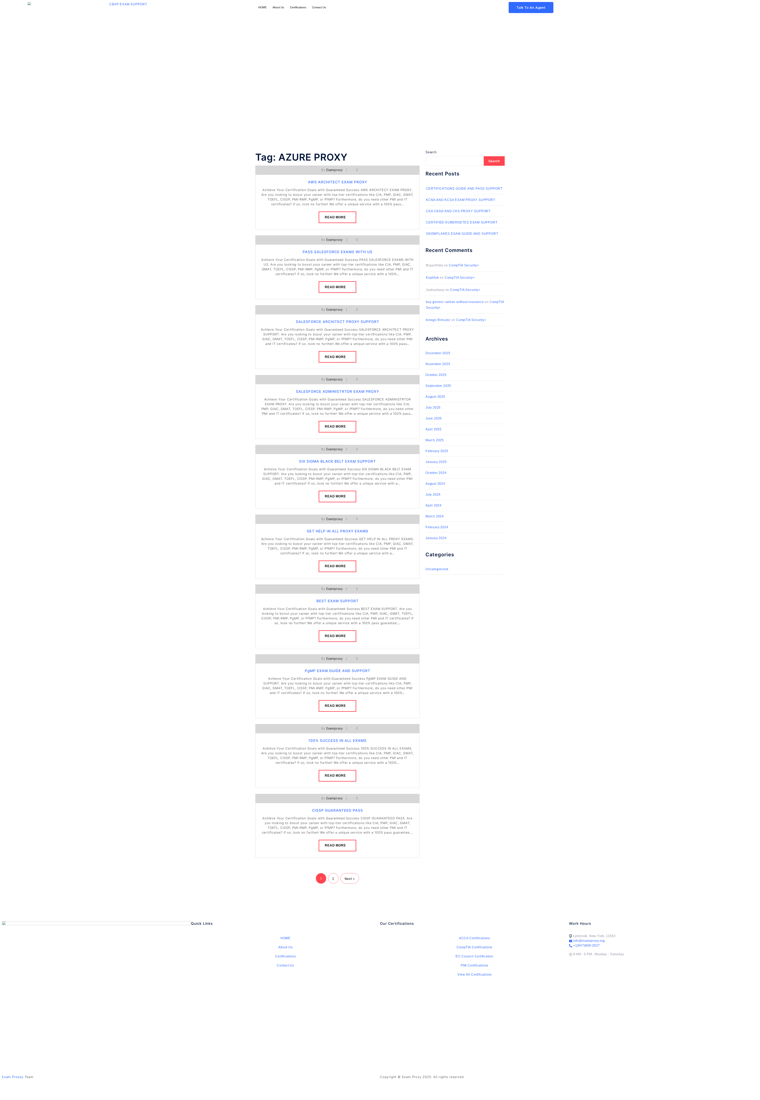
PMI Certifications (474, 965)
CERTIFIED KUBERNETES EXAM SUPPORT (461, 222)
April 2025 (434, 429)
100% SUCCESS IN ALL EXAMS (337, 740)
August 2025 (435, 396)
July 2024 (433, 494)
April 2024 (434, 505)
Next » (350, 879)
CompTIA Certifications (475, 947)
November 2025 (438, 364)
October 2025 (436, 375)
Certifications (298, 7)
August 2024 (435, 483)
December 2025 (438, 353)
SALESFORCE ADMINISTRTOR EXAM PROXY (337, 391)
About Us (278, 7)
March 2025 (435, 440)
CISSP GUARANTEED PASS (337, 810)
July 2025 (433, 407)
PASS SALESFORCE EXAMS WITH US (337, 252)
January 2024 (436, 538)
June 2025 (434, 418)
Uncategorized (437, 569)
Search (431, 152)
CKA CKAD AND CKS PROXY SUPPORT (458, 211)
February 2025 (437, 451)
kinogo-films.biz (438, 320)
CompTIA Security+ (464, 265)
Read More (335, 217)
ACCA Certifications (474, 938)
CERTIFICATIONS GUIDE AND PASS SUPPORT (464, 188)
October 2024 (436, 472)
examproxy (334, 170)
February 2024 (437, 527)
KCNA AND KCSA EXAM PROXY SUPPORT (460, 200)
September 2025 (438, 385)
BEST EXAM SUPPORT (337, 601)
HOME (262, 7)
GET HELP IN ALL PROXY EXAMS (337, 531)
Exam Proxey (13, 1077)
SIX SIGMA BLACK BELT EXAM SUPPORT (337, 461)
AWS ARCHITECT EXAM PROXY (337, 182)
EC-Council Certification (474, 956)
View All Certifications (474, 974)
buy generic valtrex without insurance (455, 302)
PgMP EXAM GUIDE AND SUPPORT (337, 671)
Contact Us (319, 7)
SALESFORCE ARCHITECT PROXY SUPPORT (337, 322)
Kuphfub (432, 277)
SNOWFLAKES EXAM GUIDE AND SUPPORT (462, 233)
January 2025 (436, 462)
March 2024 (435, 516)
